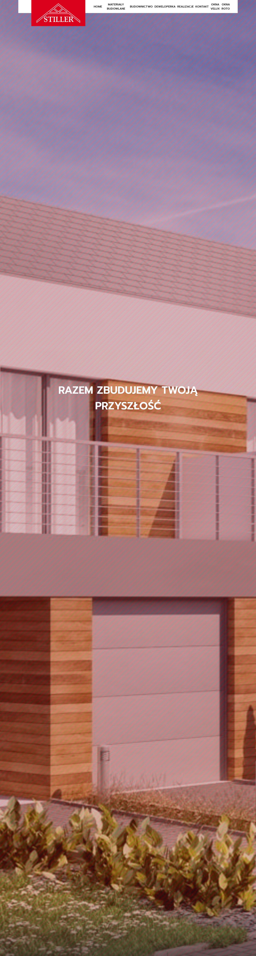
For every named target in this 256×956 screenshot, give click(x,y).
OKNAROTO (226, 6)
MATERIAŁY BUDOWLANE (116, 6)
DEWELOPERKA (165, 7)
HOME (98, 7)
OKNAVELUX (215, 6)
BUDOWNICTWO (141, 7)
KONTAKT (202, 7)
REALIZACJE (185, 7)
